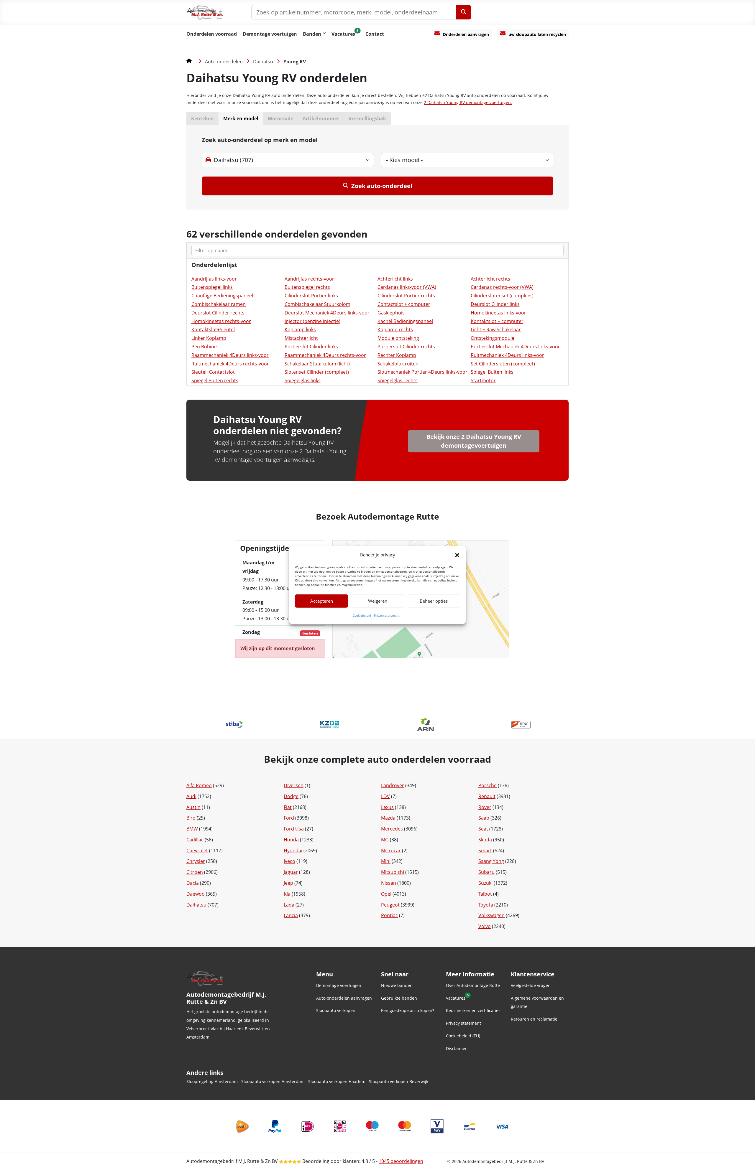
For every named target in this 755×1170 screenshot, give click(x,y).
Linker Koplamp (208, 338)
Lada (289, 905)
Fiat (288, 807)
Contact (374, 34)
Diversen (293, 785)
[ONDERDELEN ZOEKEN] (463, 12)
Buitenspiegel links (212, 287)
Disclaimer (456, 1048)
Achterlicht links (395, 279)
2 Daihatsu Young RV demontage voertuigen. (468, 102)
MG (385, 839)
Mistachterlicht (301, 338)
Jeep (288, 883)
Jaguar (291, 872)
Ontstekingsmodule (492, 338)
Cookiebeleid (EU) (463, 1036)
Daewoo (195, 894)
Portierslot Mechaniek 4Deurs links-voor (515, 346)
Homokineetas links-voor (498, 312)
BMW (192, 828)
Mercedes (392, 828)
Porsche (487, 785)
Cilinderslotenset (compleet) (502, 295)
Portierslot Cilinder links (311, 346)
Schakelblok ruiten (398, 363)
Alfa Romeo (199, 785)
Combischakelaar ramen (218, 304)
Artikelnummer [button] (321, 118)
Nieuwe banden (397, 985)
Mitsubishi (392, 872)
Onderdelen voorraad (211, 34)
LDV (385, 796)
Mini (385, 861)
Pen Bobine (204, 346)
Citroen (194, 872)
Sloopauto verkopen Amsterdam (273, 1081)
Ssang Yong (491, 861)
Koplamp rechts (395, 329)
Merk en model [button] (240, 118)
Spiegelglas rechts (398, 380)
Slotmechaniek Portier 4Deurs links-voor (422, 372)
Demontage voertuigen (270, 34)
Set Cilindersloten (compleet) (503, 363)
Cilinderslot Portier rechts (406, 295)
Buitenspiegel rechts (307, 287)
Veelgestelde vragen (531, 985)
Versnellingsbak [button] (367, 118)
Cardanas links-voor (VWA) (407, 287)
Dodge (291, 796)
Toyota (485, 905)
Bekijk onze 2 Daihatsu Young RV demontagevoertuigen (473, 441)
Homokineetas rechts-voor (221, 321)
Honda (291, 839)
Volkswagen (491, 915)
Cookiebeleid (362, 615)
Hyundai (293, 850)
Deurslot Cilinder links (495, 304)
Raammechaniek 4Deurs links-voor (230, 355)
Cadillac (194, 839)
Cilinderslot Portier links (311, 295)
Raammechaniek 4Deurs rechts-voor (325, 355)
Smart (485, 850)
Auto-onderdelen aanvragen (344, 998)
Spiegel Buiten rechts (214, 380)
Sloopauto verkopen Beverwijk (398, 1081)
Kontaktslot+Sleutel (213, 329)
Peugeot (390, 905)
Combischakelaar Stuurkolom (317, 304)
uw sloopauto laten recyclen (537, 34)
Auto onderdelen (224, 61)
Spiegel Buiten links (492, 372)
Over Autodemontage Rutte (473, 985)
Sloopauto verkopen (335, 1010)
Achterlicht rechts (490, 279)
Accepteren (321, 601)
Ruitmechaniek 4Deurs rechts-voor (230, 363)
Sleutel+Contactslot (213, 372)
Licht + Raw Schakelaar (496, 329)
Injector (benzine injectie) (312, 321)
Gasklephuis (391, 312)
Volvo (484, 926)
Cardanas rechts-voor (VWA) (502, 287)
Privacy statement (387, 615)
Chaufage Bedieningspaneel (222, 295)
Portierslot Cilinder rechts (406, 346)
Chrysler (195, 861)
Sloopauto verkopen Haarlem (336, 1081)
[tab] (377, 167)
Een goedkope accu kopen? (407, 1010)
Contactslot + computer (404, 304)
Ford (289, 818)
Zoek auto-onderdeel (381, 186)
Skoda (485, 839)
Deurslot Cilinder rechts (217, 312)
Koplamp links (300, 329)
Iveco (289, 861)
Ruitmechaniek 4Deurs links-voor (507, 355)
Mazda (388, 818)
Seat (483, 828)
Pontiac (389, 915)
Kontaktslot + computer (497, 321)
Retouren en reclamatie (534, 1019)
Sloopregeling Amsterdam (212, 1081)
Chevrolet (197, 850)
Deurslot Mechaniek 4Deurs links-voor (327, 312)
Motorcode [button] (280, 118)
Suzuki (485, 883)
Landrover (392, 785)
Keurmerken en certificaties (473, 1010)
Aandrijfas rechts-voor (309, 279)
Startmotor (483, 380)
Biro (191, 818)
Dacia (192, 883)
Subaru (486, 872)
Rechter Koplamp (397, 355)
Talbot (485, 894)
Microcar (391, 850)
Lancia (291, 915)
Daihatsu (263, 61)
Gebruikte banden (399, 998)
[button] (457, 555)
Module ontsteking (398, 338)
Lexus (387, 807)
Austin (193, 807)
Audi (191, 796)
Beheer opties (434, 601)
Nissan (388, 883)
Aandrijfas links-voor (214, 279)
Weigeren (377, 601)
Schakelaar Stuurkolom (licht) (317, 363)
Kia (287, 894)
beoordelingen (401, 1161)
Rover (484, 807)
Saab (483, 818)
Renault (486, 796)
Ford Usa (294, 828)
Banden (312, 34)
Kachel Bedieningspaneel (405, 321)
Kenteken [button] (202, 118)
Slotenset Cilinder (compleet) (317, 372)
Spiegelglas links (303, 380)
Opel (386, 894)
